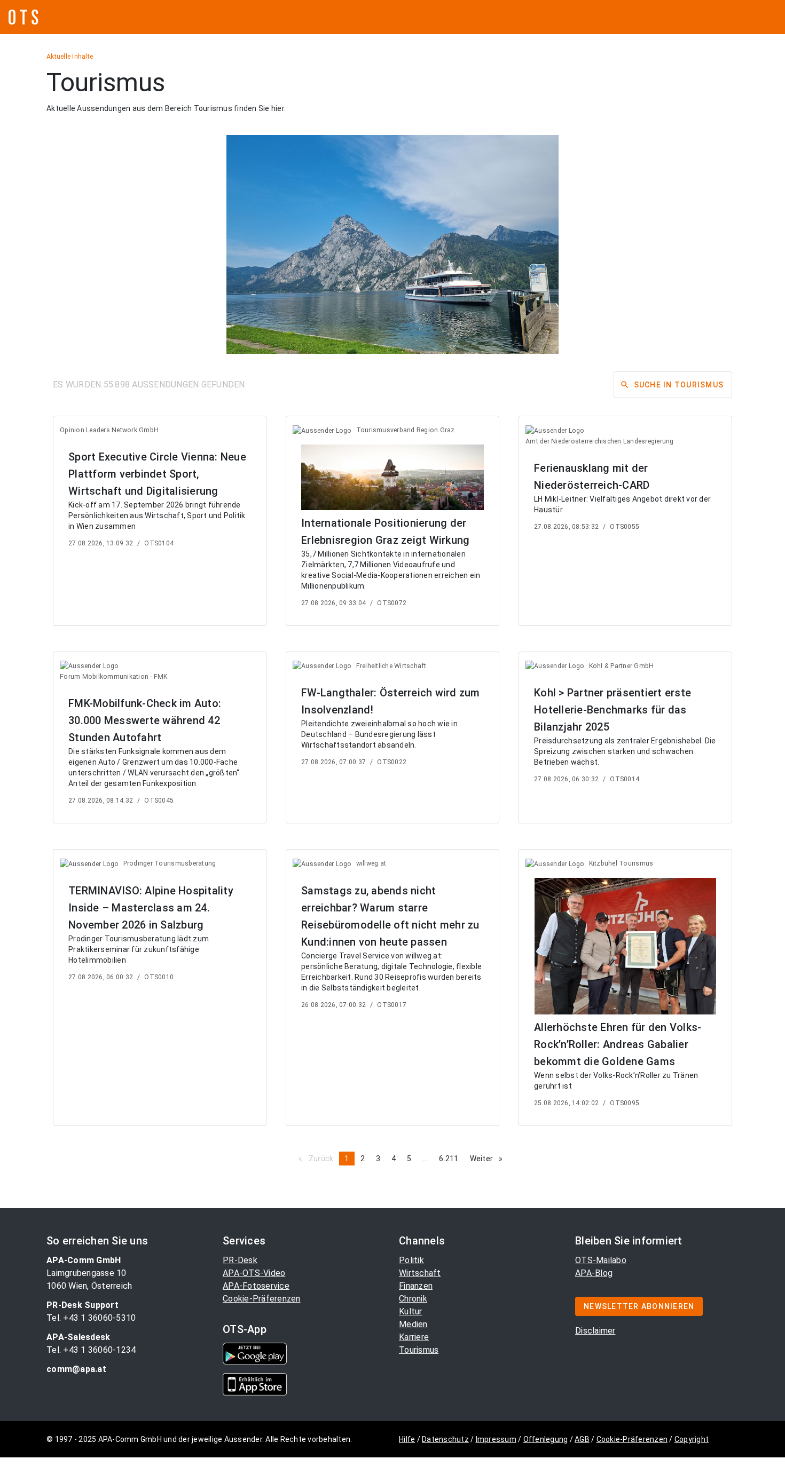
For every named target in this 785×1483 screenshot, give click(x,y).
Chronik (413, 1299)
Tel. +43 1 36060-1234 (91, 1350)
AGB (582, 1439)
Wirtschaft (420, 1273)
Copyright (691, 1439)
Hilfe (407, 1439)
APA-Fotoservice (256, 1286)
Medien (413, 1324)
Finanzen (416, 1286)
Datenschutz (445, 1439)
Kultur (410, 1311)
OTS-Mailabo (600, 1260)
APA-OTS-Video (254, 1273)
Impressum (496, 1439)
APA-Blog (594, 1273)
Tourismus (418, 1350)
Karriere (414, 1337)
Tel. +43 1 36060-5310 (91, 1318)
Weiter (489, 1158)
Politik (411, 1260)
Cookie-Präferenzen (262, 1299)
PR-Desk (240, 1260)
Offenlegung (545, 1439)
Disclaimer (595, 1331)
